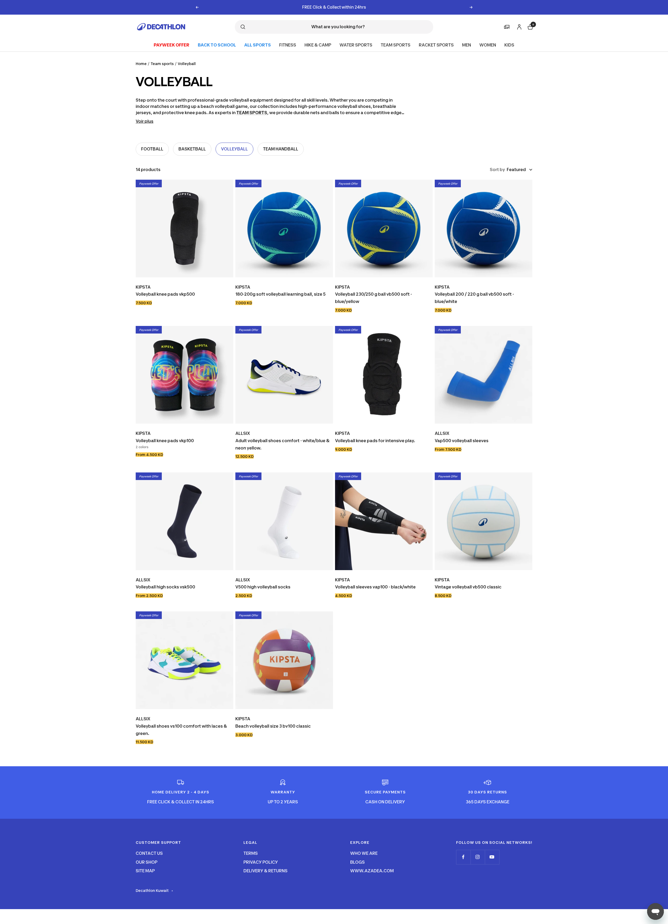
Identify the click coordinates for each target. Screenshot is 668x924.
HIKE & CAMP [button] (318, 44)
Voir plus (144, 121)
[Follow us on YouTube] (492, 857)
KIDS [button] (509, 44)
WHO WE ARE (364, 853)
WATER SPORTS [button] (355, 44)
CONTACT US (149, 853)
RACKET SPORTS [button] (436, 44)
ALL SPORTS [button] (257, 44)
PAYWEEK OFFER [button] (171, 44)
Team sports (162, 63)
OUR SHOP (146, 862)
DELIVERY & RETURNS (265, 870)
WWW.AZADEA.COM (372, 870)
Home (141, 63)
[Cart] (529, 26)
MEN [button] (466, 44)
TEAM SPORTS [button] (395, 44)
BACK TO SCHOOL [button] (217, 44)
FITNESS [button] (287, 44)
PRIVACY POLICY (260, 862)
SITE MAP (145, 870)
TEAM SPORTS (251, 112)
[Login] (518, 26)
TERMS (250, 853)
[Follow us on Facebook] (463, 857)
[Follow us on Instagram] (477, 857)
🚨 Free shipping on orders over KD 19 (334, 7)
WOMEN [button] (487, 44)
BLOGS (357, 862)
